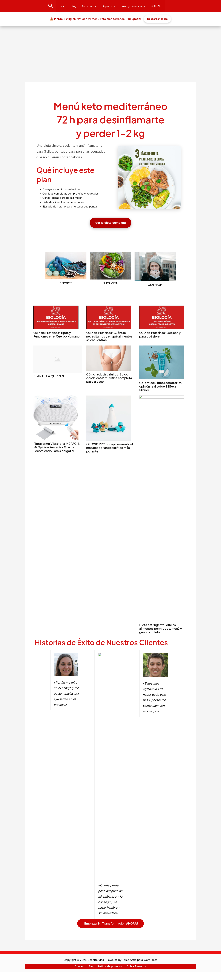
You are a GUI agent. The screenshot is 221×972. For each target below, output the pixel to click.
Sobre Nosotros (137, 966)
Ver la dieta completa (110, 223)
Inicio (62, 6)
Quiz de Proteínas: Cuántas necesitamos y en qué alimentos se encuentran (109, 336)
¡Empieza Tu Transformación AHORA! (110, 923)
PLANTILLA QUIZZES (48, 376)
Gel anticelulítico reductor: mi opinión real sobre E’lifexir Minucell (160, 386)
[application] (94, 6)
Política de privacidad (110, 966)
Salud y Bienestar (131, 6)
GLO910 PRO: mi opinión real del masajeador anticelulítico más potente (109, 447)
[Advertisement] (110, 49)
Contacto (80, 966)
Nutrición (87, 6)
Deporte (107, 6)
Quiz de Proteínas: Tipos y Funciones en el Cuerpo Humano (56, 334)
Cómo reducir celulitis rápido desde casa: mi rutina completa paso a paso (109, 377)
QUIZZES (156, 6)
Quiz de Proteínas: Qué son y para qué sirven (160, 334)
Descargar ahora (157, 18)
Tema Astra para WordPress (139, 959)
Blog (74, 6)
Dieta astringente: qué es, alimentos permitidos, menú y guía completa (160, 628)
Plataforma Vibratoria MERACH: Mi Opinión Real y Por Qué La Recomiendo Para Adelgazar (56, 447)
